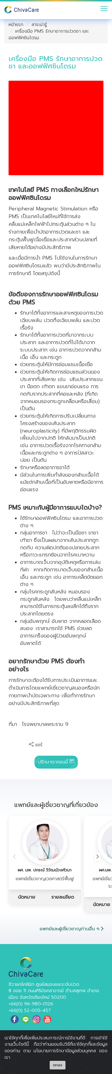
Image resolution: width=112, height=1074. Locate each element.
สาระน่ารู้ (39, 24)
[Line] (26, 1019)
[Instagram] (36, 1019)
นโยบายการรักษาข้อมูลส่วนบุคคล (65, 1050)
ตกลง (57, 1065)
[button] (98, 856)
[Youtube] (47, 1019)
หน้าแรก (16, 24)
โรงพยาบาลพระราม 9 (45, 724)
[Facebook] (15, 1019)
